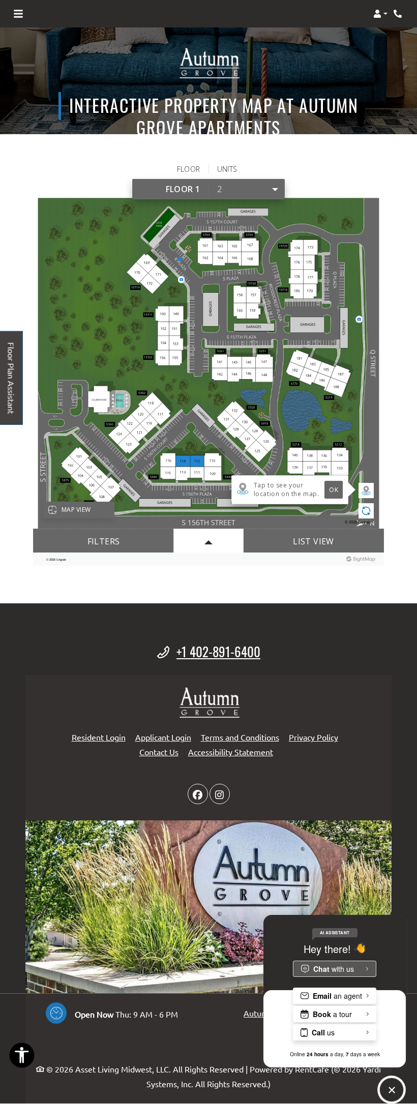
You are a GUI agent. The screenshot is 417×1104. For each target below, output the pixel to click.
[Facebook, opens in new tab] (198, 794)
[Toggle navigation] (18, 13)
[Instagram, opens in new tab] (220, 794)
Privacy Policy (313, 736)
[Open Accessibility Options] (22, 1057)
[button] (380, 13)
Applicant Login (163, 736)
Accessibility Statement (230, 751)
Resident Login (99, 736)
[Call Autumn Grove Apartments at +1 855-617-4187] (399, 13)
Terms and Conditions (240, 736)
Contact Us (158, 752)
